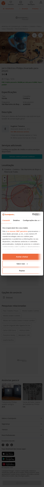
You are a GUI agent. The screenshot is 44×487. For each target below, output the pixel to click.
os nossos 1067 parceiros (17, 231)
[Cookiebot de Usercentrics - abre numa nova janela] (32, 214)
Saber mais (21, 264)
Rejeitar (22, 271)
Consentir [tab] (6, 220)
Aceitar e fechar (22, 257)
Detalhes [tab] (16, 220)
